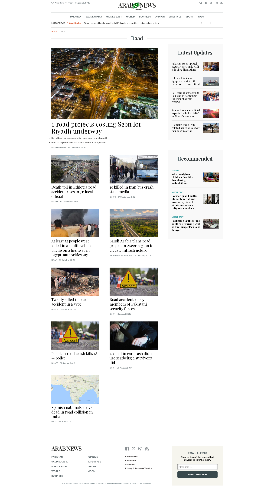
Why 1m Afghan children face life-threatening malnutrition (182, 178)
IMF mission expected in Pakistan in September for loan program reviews (185, 97)
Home (54, 31)
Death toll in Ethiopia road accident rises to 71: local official (73, 191)
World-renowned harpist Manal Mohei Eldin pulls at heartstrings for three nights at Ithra (121, 23)
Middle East (114, 16)
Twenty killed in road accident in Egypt (69, 302)
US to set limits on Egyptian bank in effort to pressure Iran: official (186, 81)
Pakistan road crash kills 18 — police (74, 356)
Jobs (201, 16)
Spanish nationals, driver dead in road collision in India (72, 412)
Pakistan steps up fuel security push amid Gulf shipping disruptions (185, 66)
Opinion (160, 16)
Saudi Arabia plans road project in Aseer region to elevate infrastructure (131, 245)
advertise (129, 464)
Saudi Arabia (94, 16)
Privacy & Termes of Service (138, 468)
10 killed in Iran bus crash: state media (132, 189)
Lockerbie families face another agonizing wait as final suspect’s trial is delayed (186, 225)
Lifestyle (175, 16)
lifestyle (94, 461)
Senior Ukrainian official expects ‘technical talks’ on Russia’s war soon (186, 113)
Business (145, 16)
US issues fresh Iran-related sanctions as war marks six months (186, 127)
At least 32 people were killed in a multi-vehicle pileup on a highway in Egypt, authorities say (71, 247)
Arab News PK (61, 3)
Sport (189, 16)
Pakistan (76, 16)
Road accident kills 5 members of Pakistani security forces (128, 304)
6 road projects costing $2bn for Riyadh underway (96, 127)
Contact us (130, 460)
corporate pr (131, 456)
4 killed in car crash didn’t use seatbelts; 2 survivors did (132, 358)
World (130, 16)
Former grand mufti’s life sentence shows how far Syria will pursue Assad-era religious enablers (185, 202)
